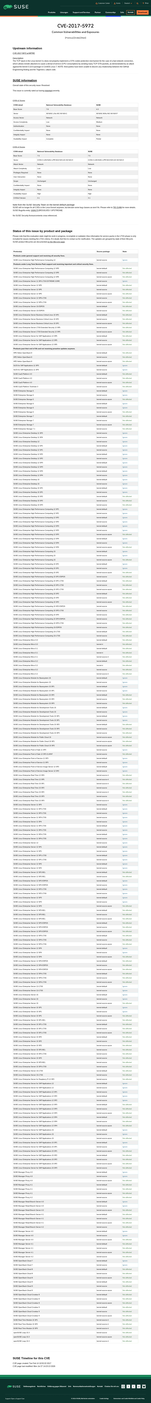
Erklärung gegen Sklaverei (56, 1386)
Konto (118, 3)
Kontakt (130, 12)
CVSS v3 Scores (19, 147)
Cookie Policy (141, 1398)
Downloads (142, 12)
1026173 (34, 210)
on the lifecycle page (56, 242)
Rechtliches (41, 1386)
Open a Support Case (17, 1398)
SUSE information (25, 80)
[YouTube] (123, 1386)
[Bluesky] (144, 1386)
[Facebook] (128, 1386)
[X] (133, 1386)
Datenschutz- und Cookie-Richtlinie (123, 1398)
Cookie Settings (104, 1398)
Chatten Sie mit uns (112, 1386)
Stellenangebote (29, 1386)
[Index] (77, 38)
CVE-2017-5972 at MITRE (24, 53)
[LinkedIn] (139, 1386)
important (48, 91)
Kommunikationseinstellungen (84, 1386)
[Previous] (69, 38)
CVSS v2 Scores (19, 100)
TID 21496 (117, 207)
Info (69, 1386)
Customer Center (104, 3)
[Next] (83, 38)
